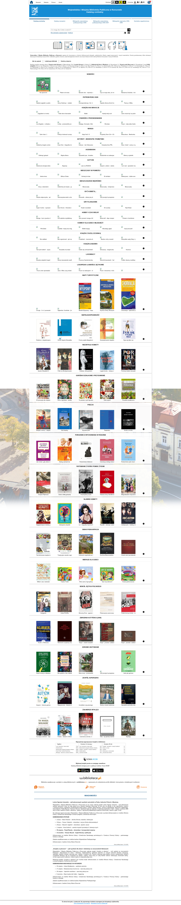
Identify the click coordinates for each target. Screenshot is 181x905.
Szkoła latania (59, 747)
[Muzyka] (112, 50)
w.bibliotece (81, 782)
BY (124, 2)
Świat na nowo (106, 747)
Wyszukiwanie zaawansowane (59, 32)
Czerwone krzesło (83, 752)
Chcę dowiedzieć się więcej (82, 903)
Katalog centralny (39, 21)
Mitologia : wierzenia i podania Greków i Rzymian (66, 752)
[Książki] (58, 50)
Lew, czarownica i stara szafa (62, 746)
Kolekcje (70, 32)
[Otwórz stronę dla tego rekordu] (43, 84)
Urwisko (104, 749)
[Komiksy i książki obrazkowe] (91, 50)
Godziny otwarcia (66, 61)
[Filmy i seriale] (101, 50)
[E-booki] (80, 50)
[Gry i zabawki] (123, 50)
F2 (142, 2)
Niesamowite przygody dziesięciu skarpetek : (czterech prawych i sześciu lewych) (73, 749)
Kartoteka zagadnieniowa (141, 21)
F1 (138, 2)
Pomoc (53, 2)
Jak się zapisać (36, 61)
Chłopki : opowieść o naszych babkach (87, 749)
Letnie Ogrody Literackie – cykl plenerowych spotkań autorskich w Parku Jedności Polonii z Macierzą (85, 802)
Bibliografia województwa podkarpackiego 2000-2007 (100, 21)
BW (117, 2)
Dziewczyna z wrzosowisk (108, 751)
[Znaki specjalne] (128, 33)
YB (121, 2)
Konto (60, 2)
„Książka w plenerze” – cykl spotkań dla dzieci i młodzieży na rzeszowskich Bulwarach (80, 849)
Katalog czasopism (59, 21)
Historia (46, 2)
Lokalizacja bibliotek (51, 61)
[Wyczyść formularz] (125, 33)
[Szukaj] (128, 29)
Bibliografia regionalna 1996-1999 (121, 21)
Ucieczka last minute (107, 752)
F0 (135, 2)
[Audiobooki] (69, 50)
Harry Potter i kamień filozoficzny (63, 751)
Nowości (38, 2)
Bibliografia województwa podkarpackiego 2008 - (80, 21)
